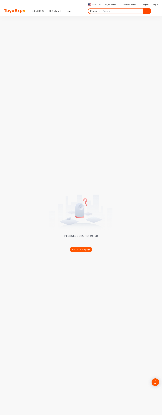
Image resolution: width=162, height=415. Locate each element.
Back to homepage (81, 249)
